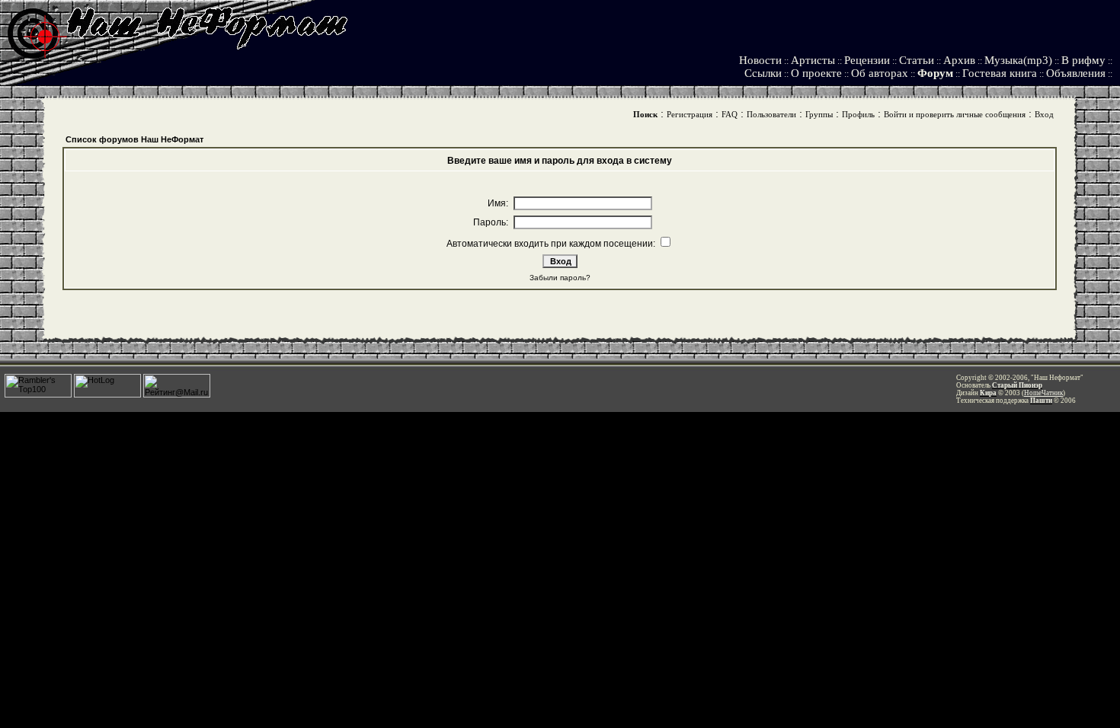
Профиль (858, 114)
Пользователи (771, 114)
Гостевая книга (999, 73)
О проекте (816, 73)
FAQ (730, 114)
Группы (819, 114)
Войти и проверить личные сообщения (955, 114)
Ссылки (763, 73)
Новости (760, 60)
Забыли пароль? (560, 277)
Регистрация (689, 114)
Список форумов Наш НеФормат (134, 139)
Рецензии (867, 60)
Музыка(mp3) (1018, 60)
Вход (1044, 114)
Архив (959, 60)
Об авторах (879, 73)
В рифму (1083, 60)
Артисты (813, 60)
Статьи (916, 60)
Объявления (1076, 73)
